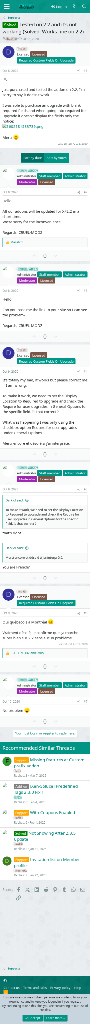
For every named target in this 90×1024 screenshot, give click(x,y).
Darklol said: (15, 500)
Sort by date (33, 157)
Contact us (12, 987)
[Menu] (7, 6)
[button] (5, 980)
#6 (86, 613)
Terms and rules (35, 987)
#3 (86, 291)
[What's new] (74, 7)
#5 (86, 489)
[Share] (79, 71)
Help (77, 987)
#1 (86, 71)
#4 (86, 371)
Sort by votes (56, 157)
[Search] (84, 7)
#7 (86, 701)
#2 (86, 192)
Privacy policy (60, 987)
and (27, 653)
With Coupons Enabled (52, 812)
